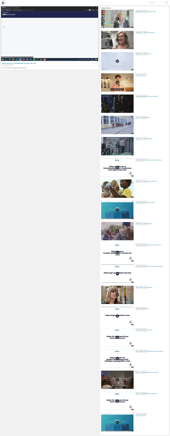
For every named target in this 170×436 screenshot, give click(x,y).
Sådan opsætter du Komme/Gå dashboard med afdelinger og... (150, 351)
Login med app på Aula (141, 414)
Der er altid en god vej (141, 75)
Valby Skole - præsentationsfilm (143, 117)
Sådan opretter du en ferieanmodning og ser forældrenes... (149, 160)
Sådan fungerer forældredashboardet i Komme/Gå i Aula (148, 244)
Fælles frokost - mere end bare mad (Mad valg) (146, 181)
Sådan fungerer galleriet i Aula (142, 308)
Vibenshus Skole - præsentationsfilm (144, 287)
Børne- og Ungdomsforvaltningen (8, 64)
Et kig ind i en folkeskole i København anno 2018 (147, 372)
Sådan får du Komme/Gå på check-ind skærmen (146, 393)
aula (9, 65)
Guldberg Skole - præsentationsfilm (144, 223)
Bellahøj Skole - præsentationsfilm (143, 53)
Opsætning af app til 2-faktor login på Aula (145, 202)
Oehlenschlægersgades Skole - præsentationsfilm (147, 96)
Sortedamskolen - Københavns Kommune (145, 32)
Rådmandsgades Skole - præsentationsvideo (146, 11)
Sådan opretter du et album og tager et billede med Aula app (149, 266)
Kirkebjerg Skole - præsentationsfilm (144, 138)
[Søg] (166, 2)
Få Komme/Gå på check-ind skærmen (144, 329)
